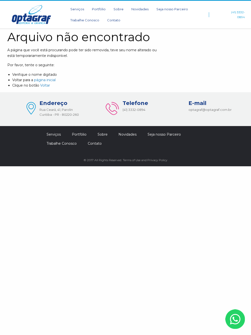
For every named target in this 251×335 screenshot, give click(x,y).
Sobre (118, 9)
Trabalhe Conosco (84, 20)
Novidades (140, 9)
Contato (113, 20)
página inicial (45, 80)
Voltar (45, 85)
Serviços (77, 9)
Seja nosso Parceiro (172, 9)
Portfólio (99, 9)
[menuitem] (77, 9)
